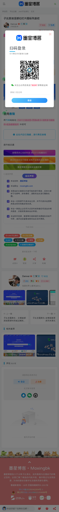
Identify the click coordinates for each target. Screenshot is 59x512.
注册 (26, 54)
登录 (29, 100)
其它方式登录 (18, 54)
